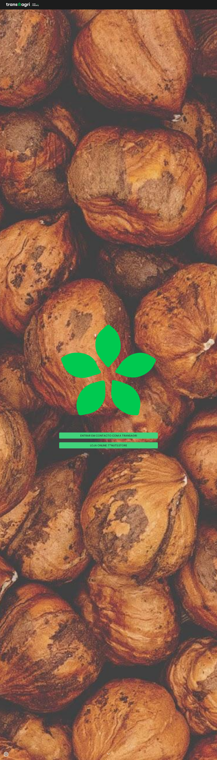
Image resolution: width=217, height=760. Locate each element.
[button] (108, 754)
